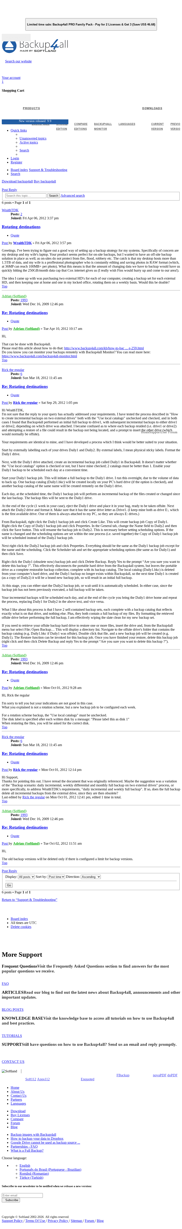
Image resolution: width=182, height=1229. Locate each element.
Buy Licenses (20, 1115)
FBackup (123, 1075)
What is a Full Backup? (27, 1150)
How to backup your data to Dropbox (37, 1138)
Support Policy (13, 1221)
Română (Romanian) (34, 1173)
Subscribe (11, 1200)
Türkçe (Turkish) (31, 1177)
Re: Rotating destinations (25, 312)
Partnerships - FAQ (24, 1146)
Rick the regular (13, 370)
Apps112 (43, 1079)
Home (15, 1087)
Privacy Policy (58, 1221)
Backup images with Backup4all (33, 1134)
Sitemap (77, 1221)
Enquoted (87, 1079)
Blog (14, 1127)
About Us (17, 1091)
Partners (16, 1099)
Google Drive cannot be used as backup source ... (45, 1142)
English (25, 1165)
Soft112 (30, 1079)
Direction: (73, 877)
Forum (15, 1123)
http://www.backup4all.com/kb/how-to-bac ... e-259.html (104, 348)
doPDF (172, 1075)
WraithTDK (10, 210)
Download (18, 1111)
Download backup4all (17, 181)
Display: (11, 877)
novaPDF (159, 1075)
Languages (18, 1103)
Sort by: (42, 877)
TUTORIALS (12, 1036)
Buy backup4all (45, 181)
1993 (24, 300)
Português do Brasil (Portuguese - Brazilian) (50, 1169)
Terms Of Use (35, 1221)
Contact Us (18, 1095)
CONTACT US (13, 1062)
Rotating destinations (21, 226)
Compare (17, 1119)
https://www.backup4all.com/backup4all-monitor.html (39, 356)
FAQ (5, 984)
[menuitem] (29, 142)
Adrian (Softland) (14, 296)
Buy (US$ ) (16, 37)
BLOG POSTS (13, 1009)
